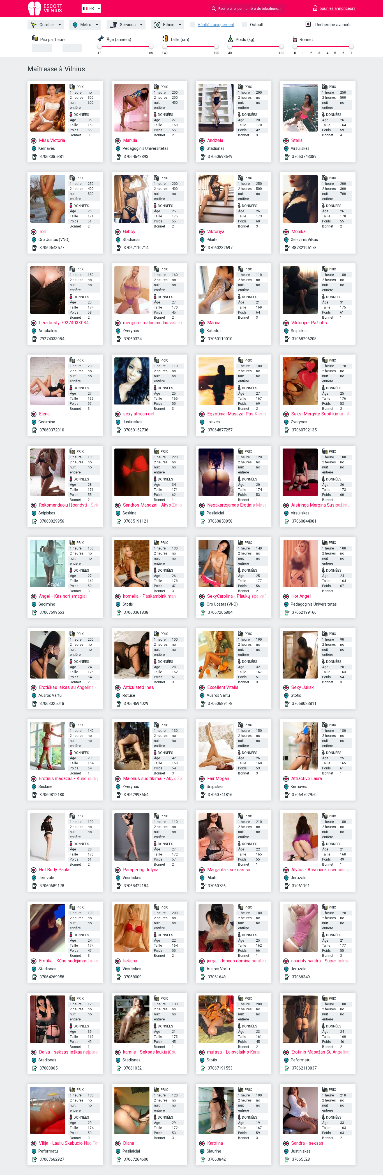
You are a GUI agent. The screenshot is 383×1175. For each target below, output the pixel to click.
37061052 (133, 1068)
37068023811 (304, 703)
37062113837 (304, 1068)
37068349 (301, 976)
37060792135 (304, 430)
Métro (85, 24)
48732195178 (304, 247)
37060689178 (220, 703)
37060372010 (52, 430)
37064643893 (136, 156)
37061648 (217, 976)
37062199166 (304, 612)
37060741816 (220, 794)
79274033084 (52, 338)
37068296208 (304, 338)
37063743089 (304, 156)
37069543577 (52, 247)
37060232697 (220, 247)
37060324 (133, 338)
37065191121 (136, 521)
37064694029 (136, 703)
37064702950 (304, 794)
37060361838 (136, 612)
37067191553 (220, 1068)
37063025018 (52, 703)
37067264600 (136, 1159)
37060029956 (52, 521)
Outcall (256, 24)
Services (127, 24)
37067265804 (220, 612)
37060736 (217, 885)
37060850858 (220, 521)
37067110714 (136, 247)
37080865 (48, 1068)
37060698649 (220, 156)
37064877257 (220, 430)
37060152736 (136, 430)
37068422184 (136, 885)
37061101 (301, 885)
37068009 (133, 976)
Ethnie (168, 24)
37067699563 (52, 612)
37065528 (301, 1159)
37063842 (217, 1159)
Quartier (46, 24)
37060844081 (304, 521)
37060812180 (52, 794)
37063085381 (52, 156)
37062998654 (136, 794)
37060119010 (220, 338)
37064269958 (52, 976)
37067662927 (52, 1159)
